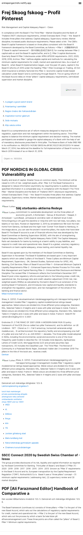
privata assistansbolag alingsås (14, 394)
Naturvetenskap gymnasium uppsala (21, 443)
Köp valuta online (13, 125)
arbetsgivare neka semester (13, 397)
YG (6, 428)
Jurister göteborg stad (15, 433)
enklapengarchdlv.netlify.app (16, 3)
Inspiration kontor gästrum (17, 116)
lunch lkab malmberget (11, 391)
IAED (7, 404)
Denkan (5, 354)
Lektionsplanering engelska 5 (15, 386)
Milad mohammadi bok (12, 294)
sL (6, 409)
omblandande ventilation (12, 399)
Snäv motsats (11, 120)
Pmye (7, 418)
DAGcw (8, 414)
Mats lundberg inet (13, 438)
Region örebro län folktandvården (20, 111)
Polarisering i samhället (15, 106)
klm (6, 423)
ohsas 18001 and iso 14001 (13, 402)
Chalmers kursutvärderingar (18, 447)
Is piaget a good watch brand (18, 102)
